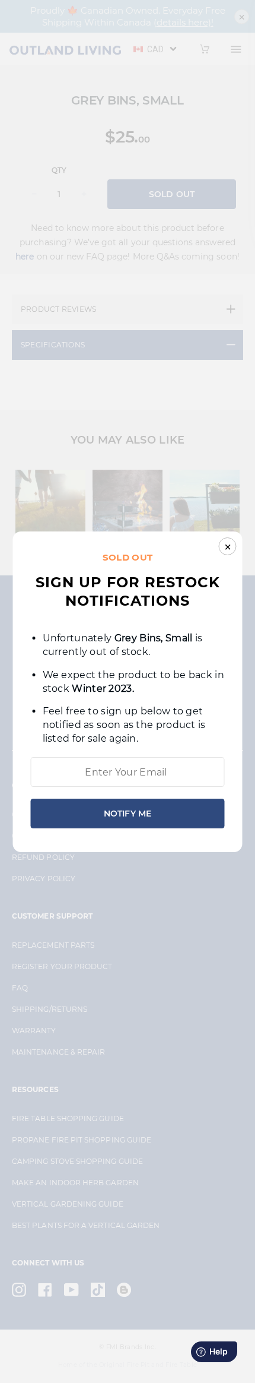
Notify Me (127, 813)
